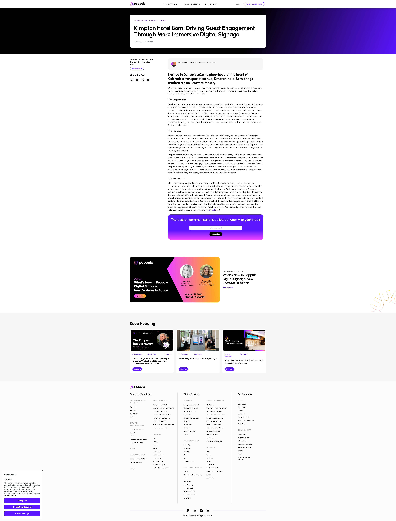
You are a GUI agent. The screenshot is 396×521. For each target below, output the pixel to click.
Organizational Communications (163, 408)
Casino (186, 472)
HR (185, 458)
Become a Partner (243, 417)
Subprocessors (242, 441)
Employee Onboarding (160, 421)
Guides (155, 448)
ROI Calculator (157, 458)
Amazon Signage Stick (191, 418)
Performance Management (215, 418)
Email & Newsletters (136, 429)
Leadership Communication (162, 415)
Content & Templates (191, 408)
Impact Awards (242, 407)
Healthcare (187, 481)
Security (132, 417)
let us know (214, 210)
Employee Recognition (214, 431)
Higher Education (189, 491)
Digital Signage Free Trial (215, 471)
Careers (240, 411)
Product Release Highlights (161, 468)
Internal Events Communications (163, 425)
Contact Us (241, 424)
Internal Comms (189, 461)
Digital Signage (169, 4)
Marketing (187, 445)
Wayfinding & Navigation (214, 411)
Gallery (209, 474)
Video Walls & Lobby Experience (217, 408)
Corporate (187, 498)
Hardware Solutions (190, 411)
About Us (240, 401)
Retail (185, 478)
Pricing (186, 434)
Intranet (132, 432)
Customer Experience (214, 421)
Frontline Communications (161, 418)
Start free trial (137, 68)
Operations (187, 448)
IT (130, 465)
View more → (228, 287)
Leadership (241, 414)
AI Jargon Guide (158, 461)
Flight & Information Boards (215, 428)
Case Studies (157, 451)
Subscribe (216, 234)
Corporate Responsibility (245, 444)
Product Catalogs (212, 434)
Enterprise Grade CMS (191, 405)
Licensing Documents (244, 447)
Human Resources (136, 462)
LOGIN (238, 4)
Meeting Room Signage (214, 441)
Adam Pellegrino (187, 62)
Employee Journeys (136, 442)
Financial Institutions (190, 495)
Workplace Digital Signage (138, 439)
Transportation (188, 488)
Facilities (186, 451)
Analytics (133, 410)
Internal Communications (138, 459)
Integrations (134, 413)
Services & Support (159, 465)
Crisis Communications (160, 411)
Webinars (156, 445)
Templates (210, 478)
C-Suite (132, 469)
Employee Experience (190, 4)
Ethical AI (240, 451)
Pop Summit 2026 (212, 468)
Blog (146, 20)
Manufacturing (188, 485)
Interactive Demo (158, 455)
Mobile (132, 436)
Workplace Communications (216, 415)
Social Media (211, 438)
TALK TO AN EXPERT (254, 4)
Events (155, 441)
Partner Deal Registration (246, 420)
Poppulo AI (133, 407)
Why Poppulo (210, 4)
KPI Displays (210, 405)
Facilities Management (214, 425)
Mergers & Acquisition (160, 428)
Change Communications (161, 405)
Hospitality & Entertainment (193, 475)
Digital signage (139, 20)
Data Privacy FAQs (243, 437)
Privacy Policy (242, 434)
